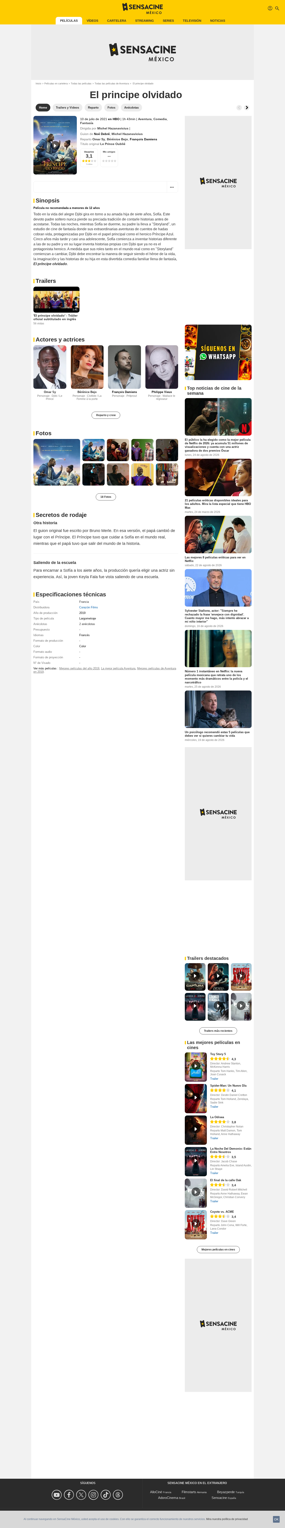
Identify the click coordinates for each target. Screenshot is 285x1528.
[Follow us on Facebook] (69, 1495)
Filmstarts (189, 1492)
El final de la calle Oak (225, 1180)
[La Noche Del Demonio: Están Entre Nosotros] (196, 1161)
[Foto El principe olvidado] (56, 462)
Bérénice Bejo (117, 139)
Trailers (46, 281)
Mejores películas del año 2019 (79, 668)
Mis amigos (109, 152)
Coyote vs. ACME (222, 1211)
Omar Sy (98, 139)
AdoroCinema (168, 1498)
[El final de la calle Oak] (196, 1193)
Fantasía (86, 123)
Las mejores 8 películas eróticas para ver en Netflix (215, 559)
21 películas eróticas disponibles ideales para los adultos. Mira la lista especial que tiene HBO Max (218, 504)
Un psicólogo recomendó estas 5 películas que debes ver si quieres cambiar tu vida (217, 733)
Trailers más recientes (218, 1030)
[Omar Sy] (49, 367)
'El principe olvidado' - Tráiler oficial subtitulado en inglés (55, 317)
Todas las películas (81, 83)
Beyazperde (226, 1492)
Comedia (160, 119)
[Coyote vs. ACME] (196, 1224)
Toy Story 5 (218, 1054)
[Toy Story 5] (196, 1067)
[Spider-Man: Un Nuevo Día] (196, 1098)
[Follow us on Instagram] (94, 1495)
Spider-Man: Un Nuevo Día (228, 1085)
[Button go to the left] (239, 107)
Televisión (192, 20)
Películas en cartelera (56, 83)
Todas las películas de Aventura (112, 83)
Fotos (43, 433)
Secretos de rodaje (61, 515)
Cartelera (116, 20)
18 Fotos (105, 496)
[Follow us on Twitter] (82, 1495)
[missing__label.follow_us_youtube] (57, 1495)
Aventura (145, 119)
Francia (84, 601)
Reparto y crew (106, 415)
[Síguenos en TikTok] (106, 1495)
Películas (69, 20)
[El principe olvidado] (55, 145)
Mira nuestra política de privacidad (227, 1519)
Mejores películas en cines (218, 1249)
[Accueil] (142, 8)
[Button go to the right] (246, 107)
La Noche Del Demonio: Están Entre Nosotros (230, 1150)
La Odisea (217, 1117)
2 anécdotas (87, 624)
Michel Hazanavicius (112, 128)
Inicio (38, 83)
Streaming (144, 20)
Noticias (217, 20)
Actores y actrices (60, 339)
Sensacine (219, 1498)
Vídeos (92, 20)
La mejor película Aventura (118, 668)
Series (168, 20)
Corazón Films (88, 607)
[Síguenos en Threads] (118, 1495)
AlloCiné (156, 1492)
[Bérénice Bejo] (87, 367)
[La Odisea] (196, 1130)
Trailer (214, 1078)
